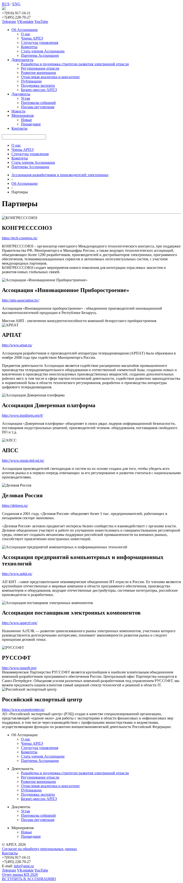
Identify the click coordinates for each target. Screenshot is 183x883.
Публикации (31, 81)
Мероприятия (22, 115)
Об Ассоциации (24, 30)
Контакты (19, 128)
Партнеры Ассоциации (40, 55)
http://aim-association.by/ (20, 300)
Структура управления (39, 43)
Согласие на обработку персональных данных (39, 849)
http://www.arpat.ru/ (17, 345)
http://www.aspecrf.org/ (19, 623)
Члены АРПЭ (32, 38)
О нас (25, 34)
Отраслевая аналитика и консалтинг (50, 77)
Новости (18, 111)
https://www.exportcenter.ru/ (23, 710)
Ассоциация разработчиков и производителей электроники (59, 175)
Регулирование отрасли (40, 68)
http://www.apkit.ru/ (17, 574)
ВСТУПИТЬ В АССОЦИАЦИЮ (29, 879)
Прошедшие (31, 124)
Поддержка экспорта (38, 85)
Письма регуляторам (37, 107)
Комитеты (29, 47)
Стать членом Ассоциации (43, 51)
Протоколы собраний (38, 103)
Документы (20, 94)
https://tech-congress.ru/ (19, 238)
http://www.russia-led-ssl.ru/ (23, 460)
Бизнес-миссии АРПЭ (39, 90)
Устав (25, 98)
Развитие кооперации (38, 73)
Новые (26, 120)
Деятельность (22, 60)
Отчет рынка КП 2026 (20, 875)
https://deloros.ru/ (15, 505)
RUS (6, 4)
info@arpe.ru (24, 866)
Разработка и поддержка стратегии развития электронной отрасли (75, 64)
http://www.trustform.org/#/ (22, 415)
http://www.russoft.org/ (19, 668)
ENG (16, 4)
